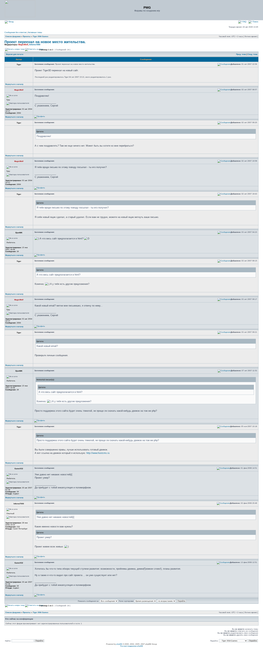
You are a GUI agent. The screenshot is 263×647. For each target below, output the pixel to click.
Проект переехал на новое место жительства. (45, 42)
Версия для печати (14, 54)
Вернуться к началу (14, 84)
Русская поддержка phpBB (131, 646)
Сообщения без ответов (15, 32)
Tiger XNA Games (40, 36)
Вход (10, 22)
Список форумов (13, 36)
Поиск (255, 22)
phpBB (119, 644)
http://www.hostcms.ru (97, 453)
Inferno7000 (34, 44)
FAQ (244, 22)
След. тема (252, 54)
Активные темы (35, 32)
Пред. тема (241, 54)
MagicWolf (23, 44)
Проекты (27, 36)
